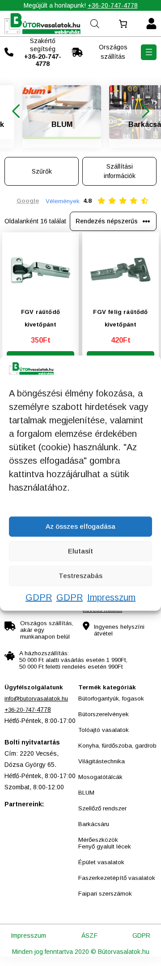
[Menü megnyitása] (149, 52)
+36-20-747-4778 (113, 5)
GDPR (38, 597)
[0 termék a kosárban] (123, 23)
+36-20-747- (20, 709)
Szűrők (42, 171)
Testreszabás (80, 575)
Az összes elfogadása (80, 526)
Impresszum (111, 597)
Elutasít (80, 551)
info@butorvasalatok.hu (36, 698)
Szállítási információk (120, 171)
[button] (15, 111)
